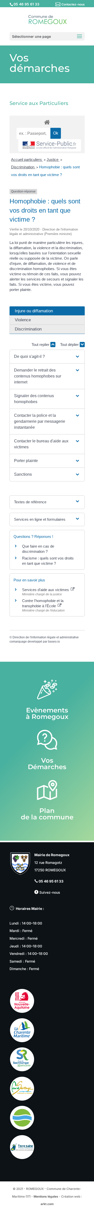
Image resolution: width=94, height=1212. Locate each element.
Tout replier (41, 344)
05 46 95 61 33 (51, 881)
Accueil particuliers (27, 159)
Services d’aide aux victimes (46, 590)
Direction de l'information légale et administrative (46, 637)
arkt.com (47, 1204)
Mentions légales (46, 1196)
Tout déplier (70, 344)
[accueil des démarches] (47, 122)
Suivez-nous (49, 892)
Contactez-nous (73, 4)
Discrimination (23, 167)
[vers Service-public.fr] (49, 145)
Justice (53, 159)
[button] (46, 356)
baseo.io (54, 641)
